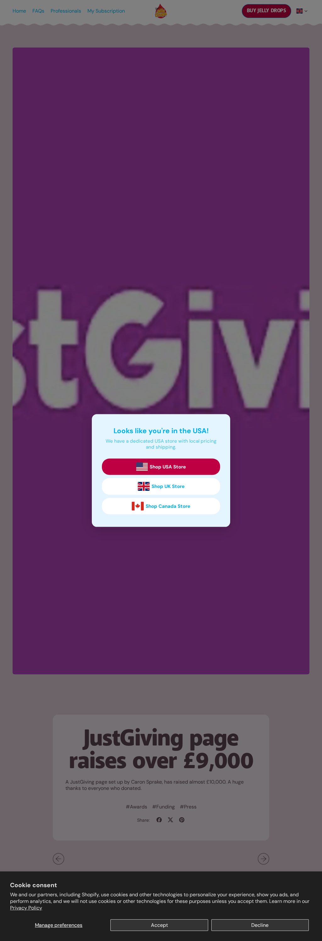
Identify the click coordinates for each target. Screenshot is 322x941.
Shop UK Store (168, 486)
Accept (159, 925)
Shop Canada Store (168, 506)
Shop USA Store (168, 467)
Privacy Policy (26, 907)
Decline (260, 925)
